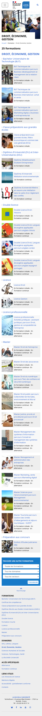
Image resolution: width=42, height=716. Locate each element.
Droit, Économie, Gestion (11, 647)
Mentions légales (8, 680)
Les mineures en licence (11, 677)
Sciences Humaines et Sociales (13, 651)
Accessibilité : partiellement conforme (16, 684)
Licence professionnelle (11, 629)
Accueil (4, 43)
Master (4, 632)
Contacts (5, 687)
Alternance (6, 665)
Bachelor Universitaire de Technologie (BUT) (18, 599)
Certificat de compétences (11, 602)
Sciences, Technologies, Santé (13, 654)
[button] (37, 5)
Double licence (7, 618)
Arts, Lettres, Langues (10, 644)
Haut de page (21, 591)
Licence (4, 625)
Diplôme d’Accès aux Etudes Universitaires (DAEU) (21, 609)
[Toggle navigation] (5, 5)
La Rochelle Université (10, 657)
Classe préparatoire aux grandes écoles (17, 606)
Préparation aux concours (12, 636)
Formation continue (9, 669)
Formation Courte (8, 622)
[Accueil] (26, 4)
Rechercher (34, 582)
